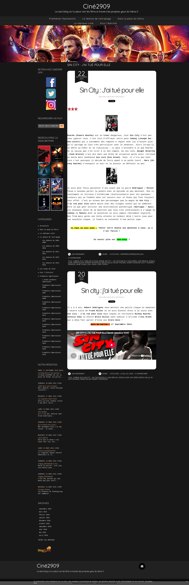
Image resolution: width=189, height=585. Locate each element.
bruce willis (107, 263)
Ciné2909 (96, 6)
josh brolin (142, 261)
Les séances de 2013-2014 (51, 258)
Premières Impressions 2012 (51, 320)
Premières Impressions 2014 (51, 331)
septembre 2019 (45, 509)
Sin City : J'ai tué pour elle (112, 90)
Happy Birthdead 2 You (48, 463)
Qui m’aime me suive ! (47, 425)
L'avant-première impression (49, 281)
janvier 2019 (44, 518)
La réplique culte (84, 23)
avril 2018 (43, 535)
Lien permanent (78, 254)
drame (101, 261)
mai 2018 (42, 532)
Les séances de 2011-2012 (51, 253)
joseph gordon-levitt (136, 263)
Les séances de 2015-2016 (51, 264)
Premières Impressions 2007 (51, 292)
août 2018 (43, 529)
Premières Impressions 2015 (51, 337)
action (95, 261)
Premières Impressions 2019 (51, 353)
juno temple (102, 264)
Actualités (44, 226)
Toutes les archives (46, 540)
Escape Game (44, 489)
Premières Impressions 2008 (51, 297)
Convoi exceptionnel (46, 450)
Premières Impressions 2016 (51, 342)
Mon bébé (42, 412)
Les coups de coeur (48, 269)
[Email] (142, 566)
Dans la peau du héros (131, 18)
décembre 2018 (44, 521)
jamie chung (81, 264)
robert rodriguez (93, 263)
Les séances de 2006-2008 (51, 241)
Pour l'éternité (108, 23)
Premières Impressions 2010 (51, 309)
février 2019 (44, 515)
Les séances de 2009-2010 (51, 247)
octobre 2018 (44, 523)
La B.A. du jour (126, 374)
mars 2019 (43, 512)
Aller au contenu (10, 4)
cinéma (76, 261)
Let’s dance (43, 438)
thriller (87, 261)
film (81, 261)
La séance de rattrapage (96, 18)
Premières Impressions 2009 (51, 303)
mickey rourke (119, 263)
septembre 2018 (45, 526)
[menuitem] (62, 18)
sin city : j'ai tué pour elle (116, 261)
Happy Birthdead (45, 476)
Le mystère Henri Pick (47, 399)
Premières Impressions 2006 (51, 286)
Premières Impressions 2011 (51, 314)
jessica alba (123, 377)
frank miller (78, 263)
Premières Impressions (62, 18)
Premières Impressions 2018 (51, 348)
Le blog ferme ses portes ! (49, 373)
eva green (132, 261)
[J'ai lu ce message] (187, 581)
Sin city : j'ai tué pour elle (111, 290)
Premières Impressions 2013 (51, 325)
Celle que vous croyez (47, 386)
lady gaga (91, 264)
